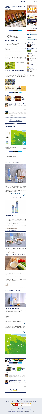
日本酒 (13, 401)
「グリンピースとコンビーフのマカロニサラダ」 (10, 252)
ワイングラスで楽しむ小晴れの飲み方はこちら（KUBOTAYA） (11, 228)
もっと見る (35, 25)
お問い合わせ (23, 408)
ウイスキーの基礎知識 (32, 75)
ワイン (6, 9)
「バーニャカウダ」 (7, 283)
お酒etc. (30, 401)
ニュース (33, 401)
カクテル (28, 75)
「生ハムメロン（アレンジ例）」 (8, 285)
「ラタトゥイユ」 (7, 284)
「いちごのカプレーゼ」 (7, 251)
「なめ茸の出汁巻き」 (10, 280)
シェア (11, 92)
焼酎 (21, 401)
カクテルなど (24, 401)
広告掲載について (19, 408)
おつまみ (27, 401)
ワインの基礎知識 (9, 9)
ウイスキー (18, 401)
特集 (35, 401)
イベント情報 (7, 401)
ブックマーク (20, 92)
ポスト (15, 92)
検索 (36, 1)
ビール (10, 401)
